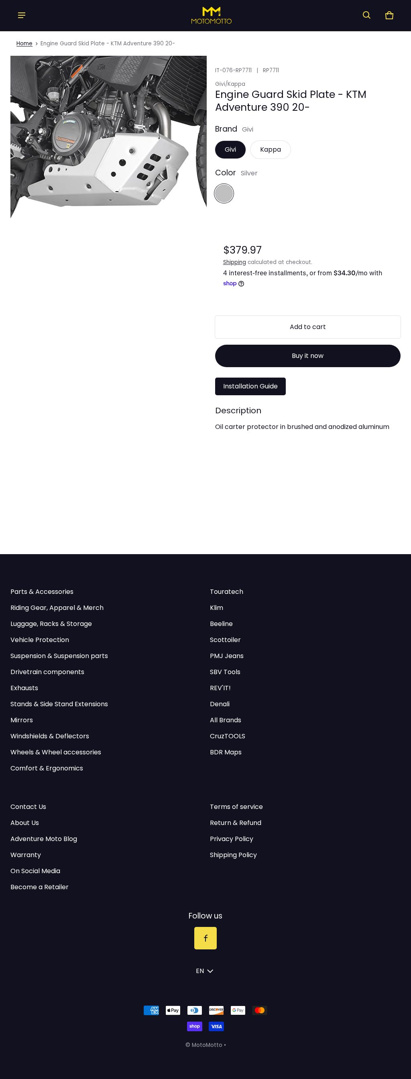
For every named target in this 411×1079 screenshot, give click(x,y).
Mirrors (21, 720)
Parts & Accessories (41, 591)
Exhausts (24, 688)
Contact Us (28, 806)
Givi (230, 149)
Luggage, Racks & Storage (51, 623)
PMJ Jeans (227, 655)
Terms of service (236, 806)
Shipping (234, 262)
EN (200, 970)
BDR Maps (226, 752)
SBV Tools (225, 672)
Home (24, 43)
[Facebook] (205, 938)
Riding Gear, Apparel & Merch (57, 607)
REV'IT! (220, 688)
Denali (220, 704)
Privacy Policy (231, 838)
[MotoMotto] (194, 15)
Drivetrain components (47, 672)
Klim (216, 607)
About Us (24, 822)
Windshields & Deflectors (49, 736)
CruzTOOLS (227, 736)
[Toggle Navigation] (21, 15)
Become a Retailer (39, 887)
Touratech (226, 591)
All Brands (225, 720)
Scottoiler (225, 639)
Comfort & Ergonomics (46, 768)
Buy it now (308, 355)
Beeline (221, 623)
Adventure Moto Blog (43, 838)
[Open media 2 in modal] (108, 154)
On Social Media (35, 871)
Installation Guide (250, 386)
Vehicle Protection (39, 639)
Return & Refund (235, 822)
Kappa (270, 149)
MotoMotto (207, 1045)
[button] (367, 15)
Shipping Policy (233, 855)
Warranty (25, 855)
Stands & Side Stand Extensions (59, 704)
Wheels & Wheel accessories (55, 752)
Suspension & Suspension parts (59, 655)
